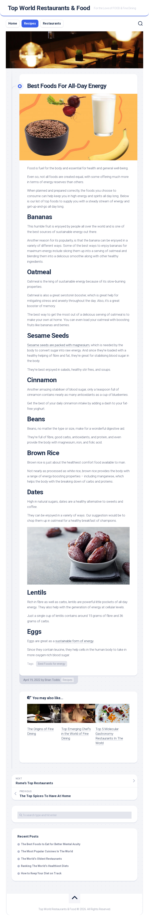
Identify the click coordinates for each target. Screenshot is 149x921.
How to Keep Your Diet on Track (41, 873)
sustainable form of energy (74, 641)
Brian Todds (52, 680)
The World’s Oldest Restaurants (41, 858)
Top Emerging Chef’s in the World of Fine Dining (76, 733)
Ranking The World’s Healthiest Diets (45, 865)
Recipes (30, 23)
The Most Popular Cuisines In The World (47, 851)
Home (12, 23)
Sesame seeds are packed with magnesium (58, 345)
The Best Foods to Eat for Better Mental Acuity (50, 844)
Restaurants (52, 23)
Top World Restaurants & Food (49, 8)
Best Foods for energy (51, 663)
